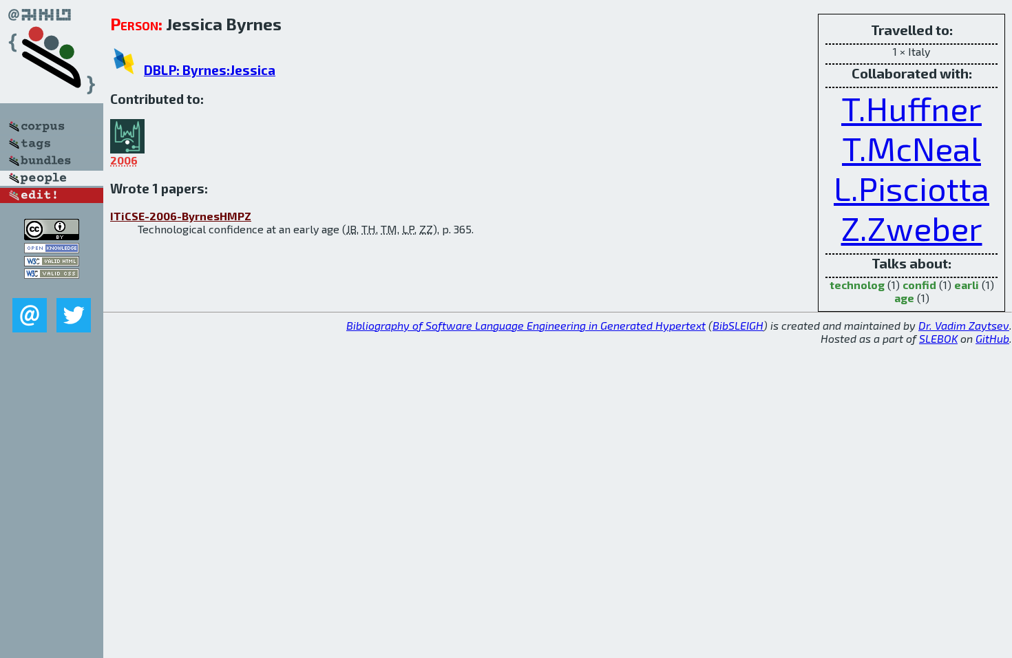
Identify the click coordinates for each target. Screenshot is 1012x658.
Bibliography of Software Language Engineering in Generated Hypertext (526, 325)
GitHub (992, 338)
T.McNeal (911, 148)
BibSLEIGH (738, 325)
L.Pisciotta (911, 188)
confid (919, 284)
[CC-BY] (51, 235)
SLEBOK (938, 338)
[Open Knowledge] (51, 248)
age (904, 297)
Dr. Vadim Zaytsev (963, 325)
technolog (857, 284)
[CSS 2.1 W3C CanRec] (51, 288)
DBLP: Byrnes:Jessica (209, 70)
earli (966, 284)
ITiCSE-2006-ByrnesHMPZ (180, 215)
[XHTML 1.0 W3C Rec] (51, 261)
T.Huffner (911, 108)
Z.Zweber (911, 228)
